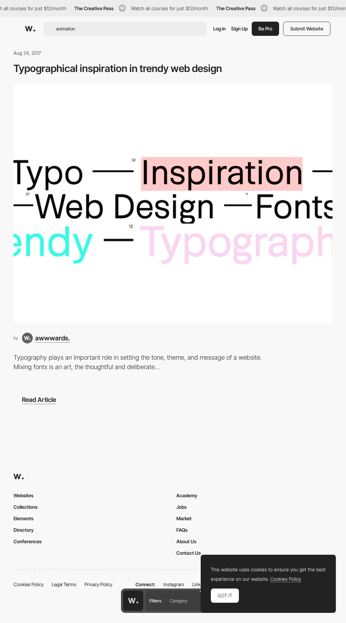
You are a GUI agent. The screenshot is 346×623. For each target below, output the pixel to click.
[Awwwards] (30, 28)
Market (184, 518)
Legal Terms (64, 584)
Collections (26, 507)
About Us (186, 541)
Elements (23, 518)
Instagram (174, 584)
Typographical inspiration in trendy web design (118, 68)
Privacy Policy (98, 584)
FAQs (182, 530)
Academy (186, 495)
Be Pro (265, 28)
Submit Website (306, 28)
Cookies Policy (29, 584)
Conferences (28, 541)
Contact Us (188, 553)
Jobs (181, 507)
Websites (23, 495)
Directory (24, 530)
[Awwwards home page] (133, 601)
